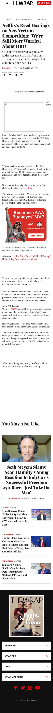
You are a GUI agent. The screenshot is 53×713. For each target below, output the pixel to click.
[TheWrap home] (22, 3)
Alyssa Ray (16, 498)
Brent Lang (6, 68)
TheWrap (10, 645)
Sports (5, 507)
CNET (14, 309)
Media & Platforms (24, 19)
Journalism (41, 19)
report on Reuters (26, 188)
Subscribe (44, 3)
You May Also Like (20, 423)
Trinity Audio (29, 92)
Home (9, 19)
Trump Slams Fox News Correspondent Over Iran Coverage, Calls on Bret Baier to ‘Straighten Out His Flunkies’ (15, 544)
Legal (8, 666)
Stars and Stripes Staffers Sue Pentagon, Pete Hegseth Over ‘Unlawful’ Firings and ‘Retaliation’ (14, 571)
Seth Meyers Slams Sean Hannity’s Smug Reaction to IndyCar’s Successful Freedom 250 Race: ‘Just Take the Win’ (26, 479)
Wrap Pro (10, 656)
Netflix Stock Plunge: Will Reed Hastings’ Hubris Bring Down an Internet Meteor (26, 258)
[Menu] (5, 3)
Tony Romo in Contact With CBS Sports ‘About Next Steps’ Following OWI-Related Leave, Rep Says (15, 517)
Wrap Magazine (14, 677)
